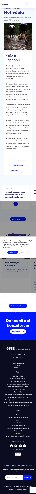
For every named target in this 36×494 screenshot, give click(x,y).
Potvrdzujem (12, 252)
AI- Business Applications (18, 379)
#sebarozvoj (16, 8)
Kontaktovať (16, 331)
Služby (18, 420)
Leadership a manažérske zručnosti (18, 384)
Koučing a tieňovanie (18, 425)
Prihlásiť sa (27, 477)
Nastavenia (24, 252)
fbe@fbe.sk (19, 357)
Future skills (18, 392)
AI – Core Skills (18, 376)
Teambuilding (18, 423)
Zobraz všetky (18, 165)
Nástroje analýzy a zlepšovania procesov (18, 400)
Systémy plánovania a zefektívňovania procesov (18, 402)
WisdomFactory (22, 489)
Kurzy (18, 415)
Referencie (18, 433)
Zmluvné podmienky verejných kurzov (18, 436)
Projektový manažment (18, 389)
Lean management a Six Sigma (18, 387)
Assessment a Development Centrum (18, 428)
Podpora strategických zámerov (18, 417)
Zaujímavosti (18, 431)
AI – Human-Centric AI (18, 381)
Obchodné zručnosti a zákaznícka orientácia (18, 394)
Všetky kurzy (16, 219)
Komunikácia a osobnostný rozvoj (18, 397)
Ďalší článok (15, 170)
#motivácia (7, 8)
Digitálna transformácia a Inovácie (18, 405)
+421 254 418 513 (19, 354)
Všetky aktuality (16, 306)
